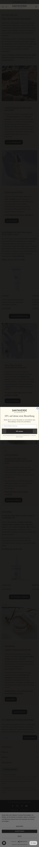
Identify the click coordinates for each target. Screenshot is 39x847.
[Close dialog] (37, 408)
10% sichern (19, 431)
